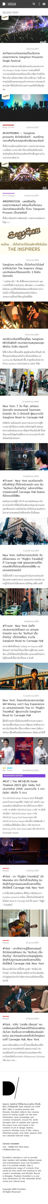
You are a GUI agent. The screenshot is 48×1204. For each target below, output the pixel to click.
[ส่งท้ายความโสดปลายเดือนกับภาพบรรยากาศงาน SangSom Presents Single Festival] (24, 29)
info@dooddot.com (11, 1149)
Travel (9, 770)
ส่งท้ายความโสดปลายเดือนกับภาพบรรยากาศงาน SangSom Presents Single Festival (23, 57)
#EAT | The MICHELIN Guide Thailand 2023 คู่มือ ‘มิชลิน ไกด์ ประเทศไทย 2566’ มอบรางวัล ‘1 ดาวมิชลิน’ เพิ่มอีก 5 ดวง (24, 787)
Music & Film (8, 127)
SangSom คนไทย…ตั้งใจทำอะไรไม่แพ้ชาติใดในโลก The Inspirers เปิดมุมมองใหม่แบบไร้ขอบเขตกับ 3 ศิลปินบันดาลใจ (23, 270)
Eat (4, 770)
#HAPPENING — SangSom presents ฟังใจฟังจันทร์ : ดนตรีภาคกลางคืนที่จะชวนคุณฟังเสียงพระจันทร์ (23, 137)
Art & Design (9, 195)
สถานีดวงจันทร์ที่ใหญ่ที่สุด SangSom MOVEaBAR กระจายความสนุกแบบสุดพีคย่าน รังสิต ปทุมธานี (23, 343)
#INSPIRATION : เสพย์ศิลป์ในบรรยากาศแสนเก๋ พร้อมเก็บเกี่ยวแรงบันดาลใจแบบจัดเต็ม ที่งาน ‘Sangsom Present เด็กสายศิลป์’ (24, 207)
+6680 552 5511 (15, 1146)
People (6, 870)
